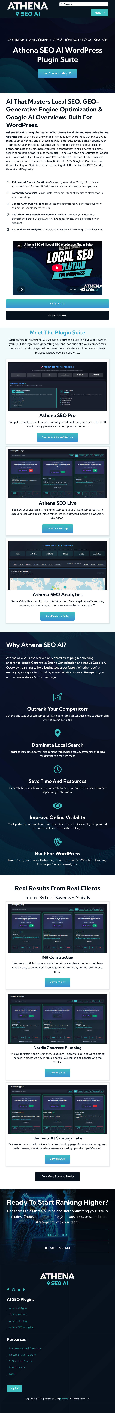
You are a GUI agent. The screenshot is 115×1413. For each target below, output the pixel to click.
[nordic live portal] (57, 995)
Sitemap (64, 1398)
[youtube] (19, 1289)
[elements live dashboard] (57, 1086)
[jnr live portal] (57, 905)
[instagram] (13, 1289)
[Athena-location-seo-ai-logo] (28, 3)
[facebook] (8, 1289)
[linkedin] (24, 1289)
